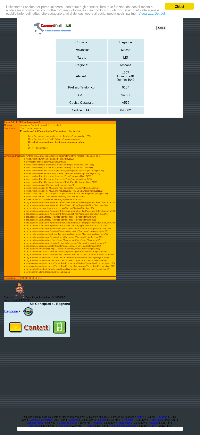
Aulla (139, 416)
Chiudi (179, 6)
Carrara (163, 416)
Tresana (89, 425)
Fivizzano (127, 419)
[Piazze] (28, 311)
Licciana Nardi (35, 422)
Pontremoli (63, 425)
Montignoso (125, 422)
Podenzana (34, 425)
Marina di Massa (67, 422)
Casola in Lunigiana (41, 419)
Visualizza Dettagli (152, 13)
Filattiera (101, 419)
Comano (73, 419)
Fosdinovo (156, 419)
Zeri (154, 425)
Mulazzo (153, 422)
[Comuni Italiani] (53, 27)
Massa (98, 422)
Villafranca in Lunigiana (123, 425)
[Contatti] (37, 336)
